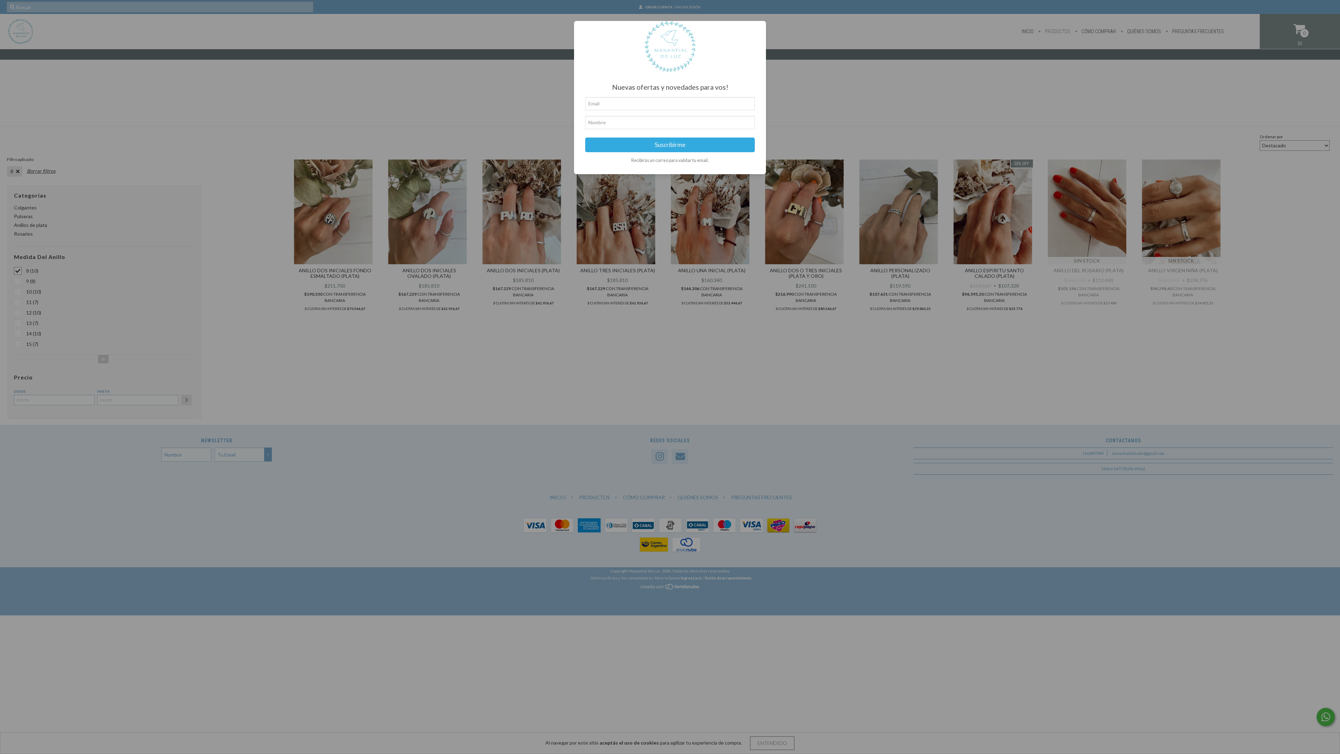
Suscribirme (670, 144)
